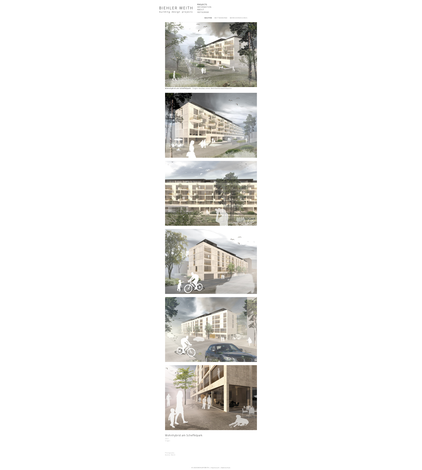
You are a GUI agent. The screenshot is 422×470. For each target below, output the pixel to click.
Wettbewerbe (221, 18)
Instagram (203, 12)
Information (204, 7)
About (200, 9)
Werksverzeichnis (238, 18)
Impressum (215, 467)
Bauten (208, 18)
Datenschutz (225, 467)
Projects (202, 4)
